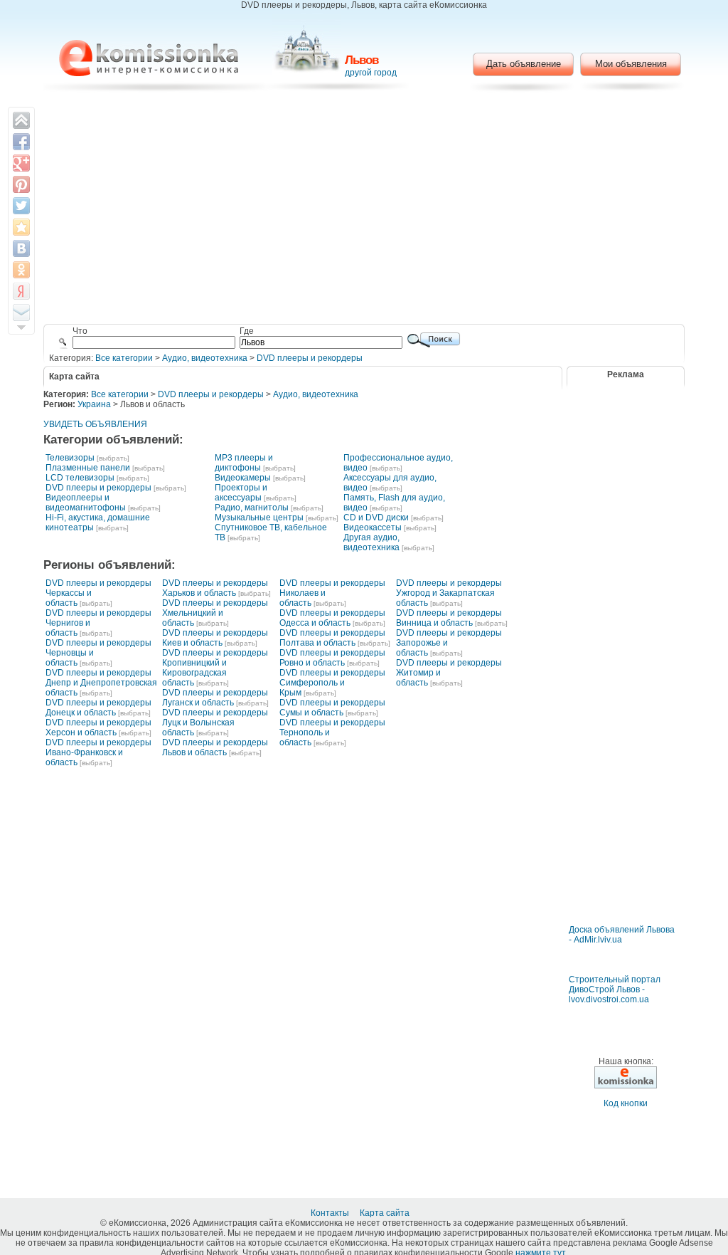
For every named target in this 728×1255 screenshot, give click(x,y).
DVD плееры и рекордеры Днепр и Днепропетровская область (101, 683)
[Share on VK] (21, 248)
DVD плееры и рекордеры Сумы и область (332, 708)
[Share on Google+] (21, 163)
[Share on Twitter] (21, 205)
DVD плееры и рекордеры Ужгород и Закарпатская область (449, 593)
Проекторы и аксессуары (241, 493)
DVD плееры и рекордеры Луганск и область (215, 698)
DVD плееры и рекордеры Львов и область (215, 747)
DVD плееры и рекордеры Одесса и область (332, 618)
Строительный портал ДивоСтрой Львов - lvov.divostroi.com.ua (614, 989)
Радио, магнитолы (252, 508)
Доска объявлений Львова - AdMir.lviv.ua (622, 935)
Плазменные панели (88, 468)
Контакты (331, 1213)
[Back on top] (21, 120)
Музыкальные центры (259, 518)
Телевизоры (70, 458)
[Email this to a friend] (21, 312)
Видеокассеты (372, 527)
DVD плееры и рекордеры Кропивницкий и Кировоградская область (215, 668)
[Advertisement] (364, 210)
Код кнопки (626, 1103)
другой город (371, 73)
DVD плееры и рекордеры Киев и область (215, 638)
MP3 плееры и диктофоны (244, 463)
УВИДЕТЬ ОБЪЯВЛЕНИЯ (95, 424)
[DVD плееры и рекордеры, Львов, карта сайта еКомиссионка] (148, 58)
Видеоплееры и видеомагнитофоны (86, 503)
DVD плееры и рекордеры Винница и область (449, 618)
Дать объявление (523, 63)
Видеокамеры (243, 478)
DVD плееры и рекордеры (310, 358)
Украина (94, 404)
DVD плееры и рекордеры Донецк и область (98, 708)
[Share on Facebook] (21, 141)
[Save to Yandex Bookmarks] (21, 291)
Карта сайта (386, 1213)
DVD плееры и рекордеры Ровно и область (332, 658)
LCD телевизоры (80, 478)
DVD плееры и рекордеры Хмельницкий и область (215, 613)
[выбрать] (113, 458)
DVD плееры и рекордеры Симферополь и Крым (332, 683)
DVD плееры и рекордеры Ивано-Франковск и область (98, 752)
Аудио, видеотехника (204, 358)
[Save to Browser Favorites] (21, 227)
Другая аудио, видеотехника (371, 542)
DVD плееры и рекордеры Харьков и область (215, 588)
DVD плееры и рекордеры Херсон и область (98, 727)
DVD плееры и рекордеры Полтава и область (332, 638)
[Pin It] (21, 184)
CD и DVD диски (376, 518)
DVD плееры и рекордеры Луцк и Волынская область (215, 722)
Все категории (124, 358)
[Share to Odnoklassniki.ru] (21, 269)
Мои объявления (631, 63)
